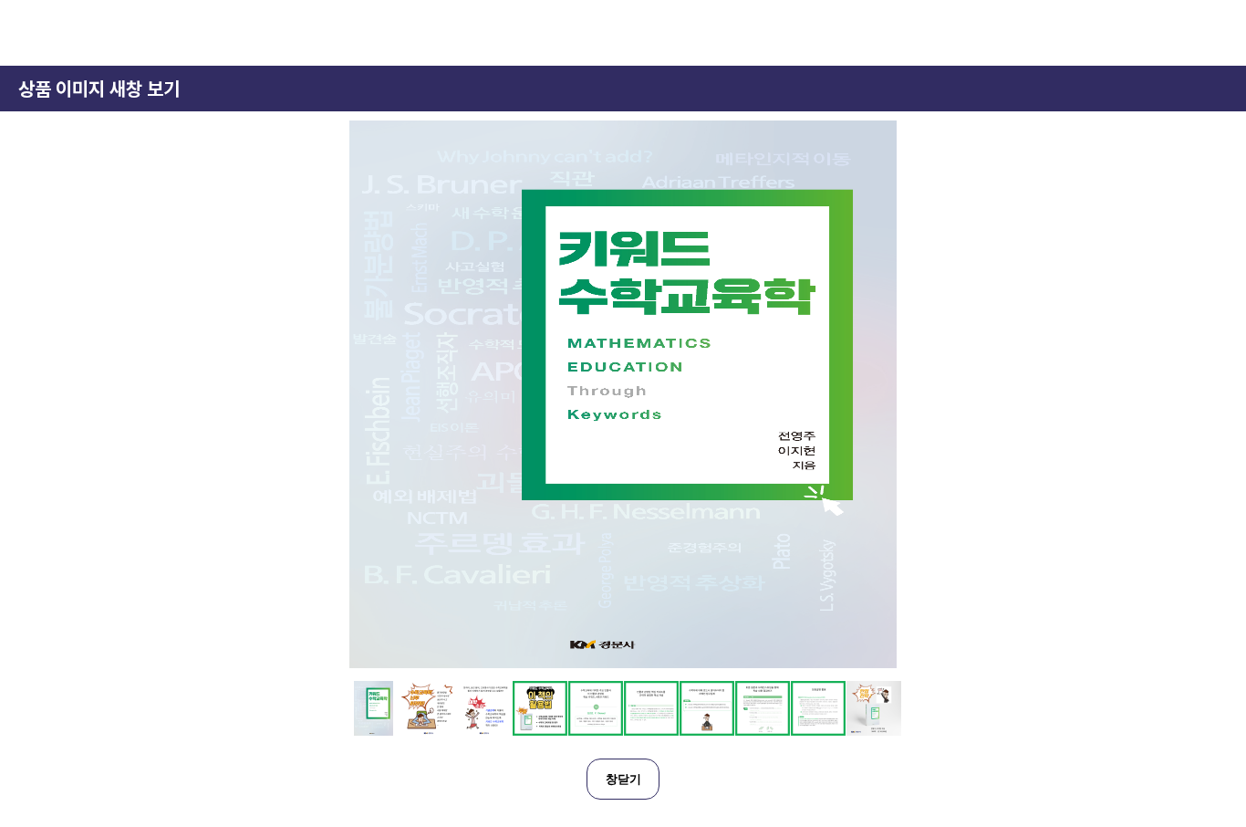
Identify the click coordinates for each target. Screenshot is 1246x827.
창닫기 (623, 779)
